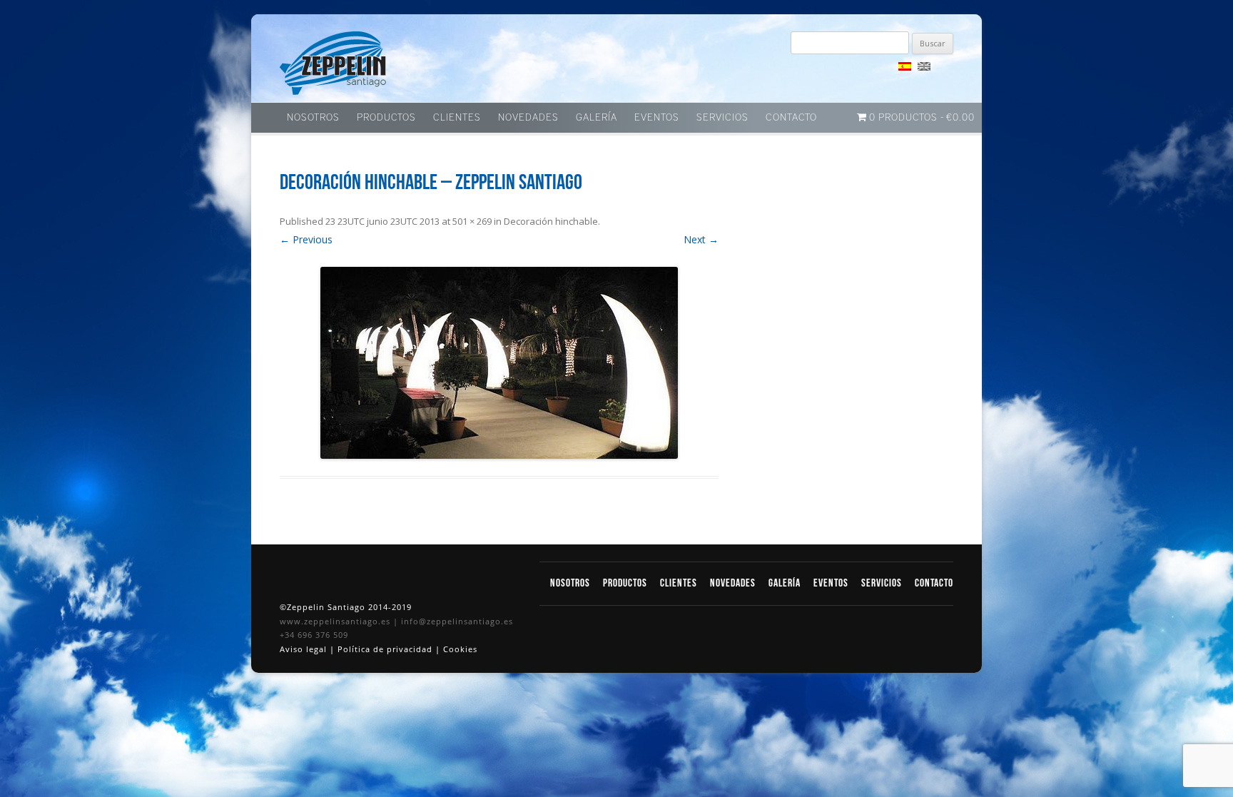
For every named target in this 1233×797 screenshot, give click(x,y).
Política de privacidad (386, 649)
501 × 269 (472, 221)
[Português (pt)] (943, 66)
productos (626, 583)
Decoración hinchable (551, 221)
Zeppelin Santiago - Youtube (859, 72)
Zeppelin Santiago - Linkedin (834, 72)
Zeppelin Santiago (333, 63)
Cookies (460, 649)
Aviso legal (305, 649)
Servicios (722, 118)
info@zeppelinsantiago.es (457, 621)
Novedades (528, 118)
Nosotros (313, 118)
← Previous (306, 239)
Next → (701, 239)
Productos (386, 118)
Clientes (457, 118)
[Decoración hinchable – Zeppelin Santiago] (499, 363)
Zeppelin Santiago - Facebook (809, 72)
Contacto (791, 118)
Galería (596, 118)
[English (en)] (924, 66)
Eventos (656, 118)
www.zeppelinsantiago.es (336, 621)
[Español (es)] (904, 66)
